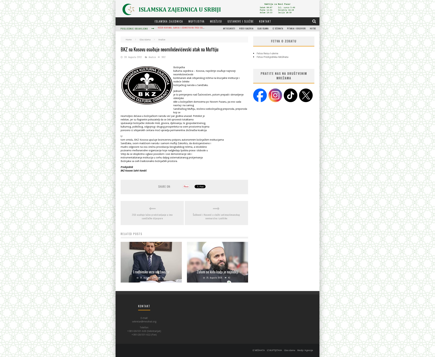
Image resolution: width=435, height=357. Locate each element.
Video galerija (246, 28)
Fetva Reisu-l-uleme (267, 53)
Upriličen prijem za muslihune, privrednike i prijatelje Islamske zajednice (194, 28)
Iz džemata (278, 28)
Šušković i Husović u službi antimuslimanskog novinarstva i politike (216, 216)
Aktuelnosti (229, 28)
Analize (152, 57)
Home (129, 39)
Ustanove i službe (241, 21)
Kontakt (265, 21)
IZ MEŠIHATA (259, 350)
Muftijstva (196, 21)
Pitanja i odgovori (296, 28)
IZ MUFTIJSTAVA (274, 350)
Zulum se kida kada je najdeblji (217, 271)
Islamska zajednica (169, 21)
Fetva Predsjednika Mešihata (272, 57)
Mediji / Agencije (305, 350)
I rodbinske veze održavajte (151, 271)
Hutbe (313, 28)
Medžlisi (216, 21)
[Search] (314, 21)
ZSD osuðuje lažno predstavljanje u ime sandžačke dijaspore (152, 216)
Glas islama (262, 28)
